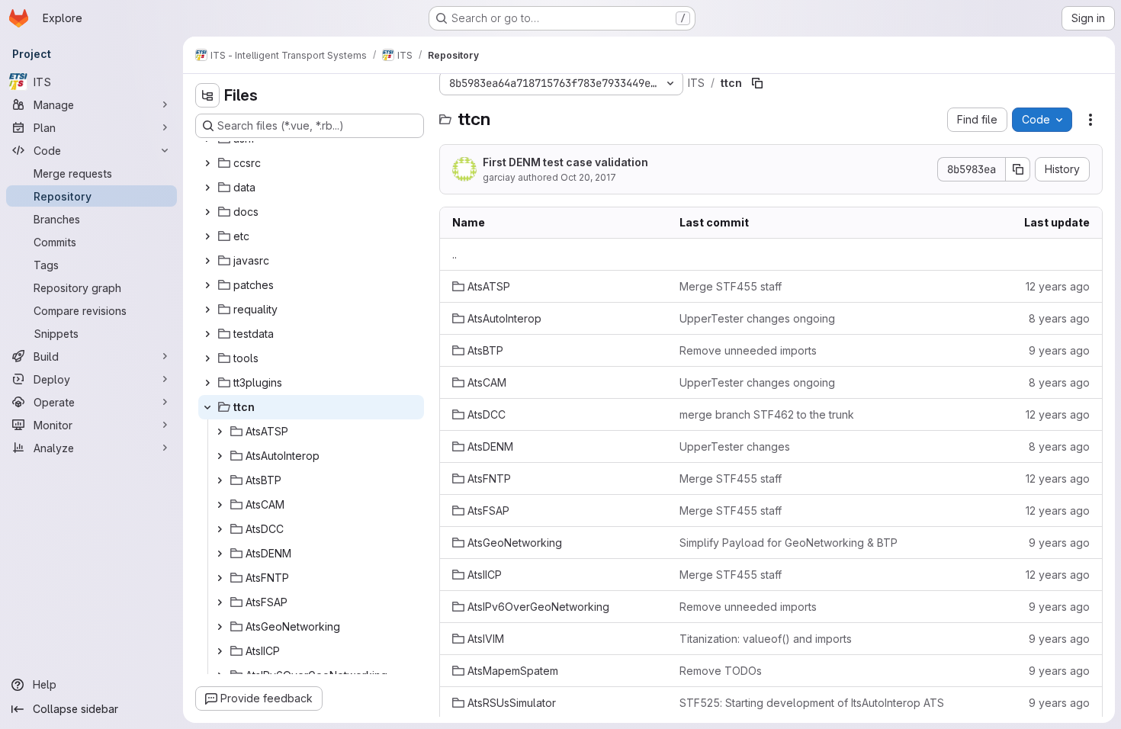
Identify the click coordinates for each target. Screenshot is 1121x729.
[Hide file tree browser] (207, 95)
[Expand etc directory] (207, 236)
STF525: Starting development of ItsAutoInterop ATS (811, 702)
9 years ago (1059, 350)
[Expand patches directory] (207, 285)
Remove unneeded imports (748, 350)
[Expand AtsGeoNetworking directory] (219, 627)
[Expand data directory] (207, 187)
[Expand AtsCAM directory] (219, 505)
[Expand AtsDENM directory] (219, 553)
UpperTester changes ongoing (757, 318)
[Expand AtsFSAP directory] (219, 602)
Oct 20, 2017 (588, 177)
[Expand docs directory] (207, 212)
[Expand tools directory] (207, 358)
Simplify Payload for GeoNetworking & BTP (788, 542)
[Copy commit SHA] (1018, 169)
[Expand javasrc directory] (207, 261)
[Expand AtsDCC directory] (219, 529)
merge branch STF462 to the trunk (766, 414)
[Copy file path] (757, 83)
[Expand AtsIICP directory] (219, 651)
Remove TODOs (720, 670)
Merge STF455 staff (730, 286)
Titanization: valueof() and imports (765, 638)
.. (454, 254)
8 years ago (1059, 318)
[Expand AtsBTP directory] (219, 480)
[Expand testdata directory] (207, 334)
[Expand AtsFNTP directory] (219, 578)
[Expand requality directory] (207, 309)
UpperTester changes (734, 446)
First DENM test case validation (565, 162)
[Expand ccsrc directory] (207, 163)
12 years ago (1058, 286)
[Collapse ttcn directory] (207, 407)
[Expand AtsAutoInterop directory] (219, 456)
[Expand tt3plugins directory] (207, 383)
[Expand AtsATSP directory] (219, 431)
